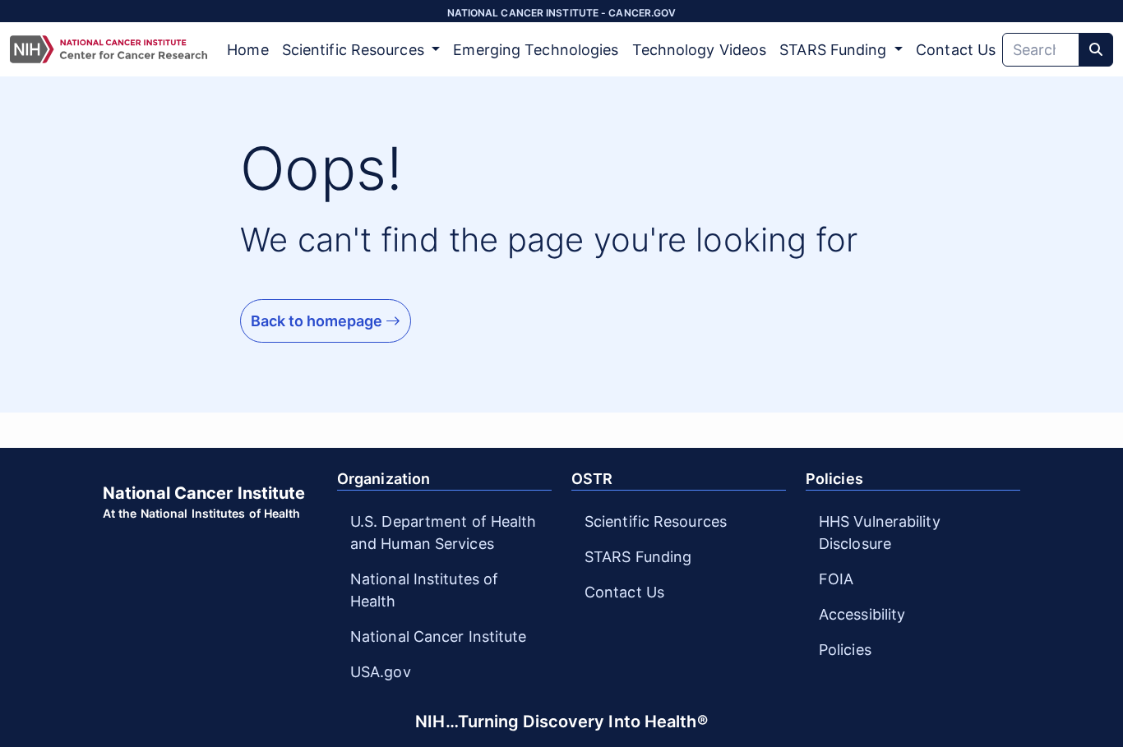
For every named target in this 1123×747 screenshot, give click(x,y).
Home (247, 49)
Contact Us (956, 49)
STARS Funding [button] (834, 49)
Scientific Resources (656, 521)
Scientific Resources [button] (355, 49)
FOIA (836, 579)
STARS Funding (638, 556)
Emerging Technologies (535, 49)
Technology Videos (699, 49)
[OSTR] (108, 49)
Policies (845, 649)
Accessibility (862, 614)
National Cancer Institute (438, 636)
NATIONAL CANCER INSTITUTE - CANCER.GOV (562, 13)
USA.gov (380, 671)
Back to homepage (318, 321)
